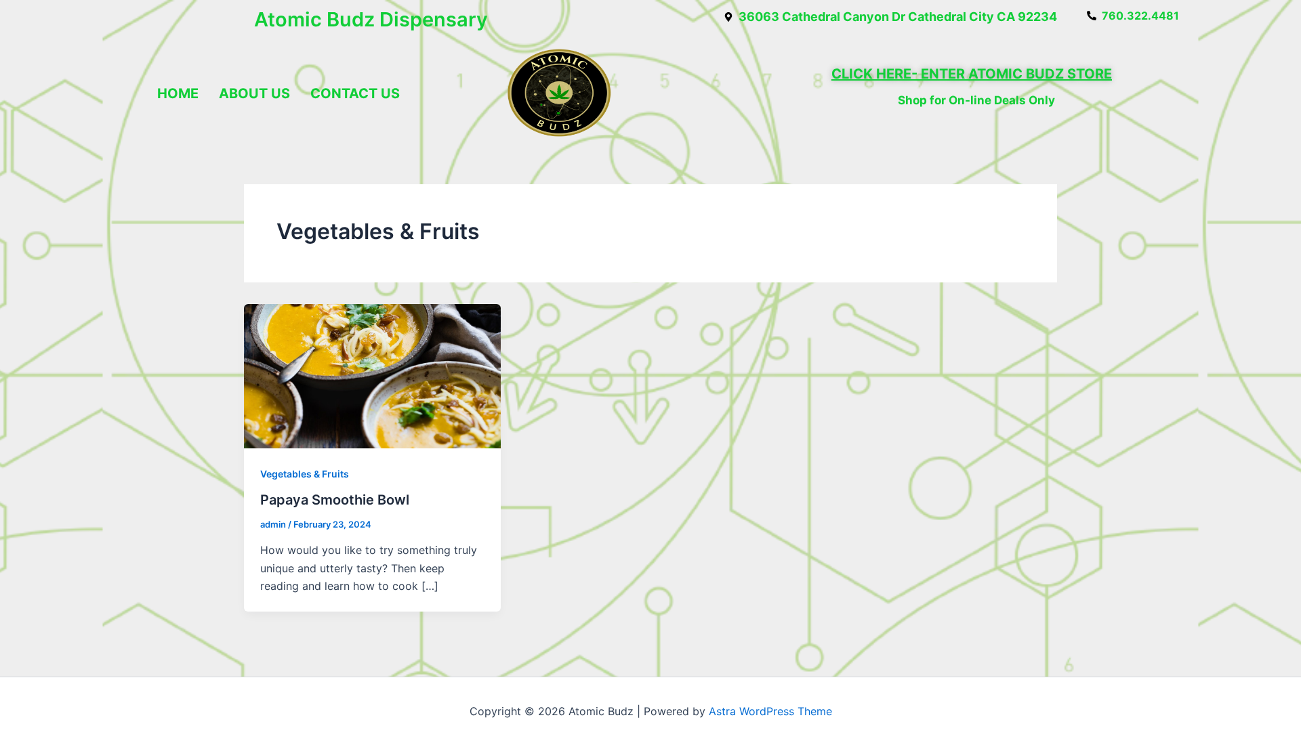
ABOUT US (254, 93)
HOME (178, 93)
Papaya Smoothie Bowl (334, 500)
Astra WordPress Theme (770, 711)
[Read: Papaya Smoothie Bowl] (372, 375)
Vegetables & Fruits (304, 474)
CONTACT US (355, 93)
